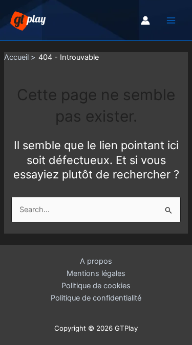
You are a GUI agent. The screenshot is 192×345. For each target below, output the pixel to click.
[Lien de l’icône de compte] (145, 20)
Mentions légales (96, 273)
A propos (96, 261)
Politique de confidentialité (96, 298)
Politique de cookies (96, 285)
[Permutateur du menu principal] (171, 20)
